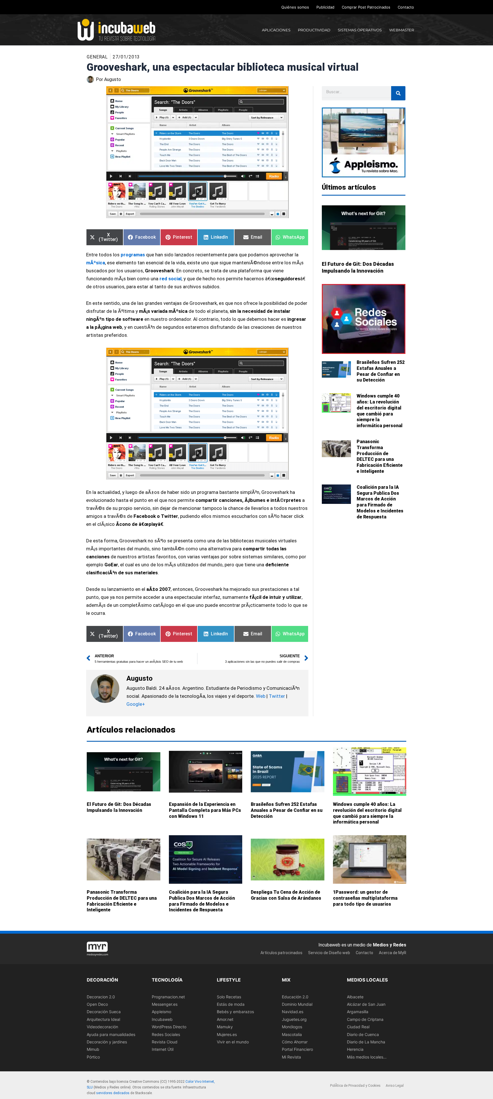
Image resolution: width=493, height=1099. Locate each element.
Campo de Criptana (365, 1019)
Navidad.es (292, 1011)
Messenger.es (164, 1004)
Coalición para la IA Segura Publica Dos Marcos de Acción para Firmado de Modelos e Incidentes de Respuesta (380, 502)
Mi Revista (291, 1057)
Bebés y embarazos (235, 1011)
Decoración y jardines (107, 1041)
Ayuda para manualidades (111, 1034)
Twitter (277, 696)
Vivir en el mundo (233, 1041)
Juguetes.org (294, 1019)
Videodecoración (102, 1026)
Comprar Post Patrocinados (366, 7)
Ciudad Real (358, 1026)
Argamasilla (357, 1011)
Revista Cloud (164, 1041)
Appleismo (161, 1011)
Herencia (355, 1049)
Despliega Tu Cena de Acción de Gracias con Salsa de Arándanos (286, 895)
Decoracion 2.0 (101, 996)
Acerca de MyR (392, 952)
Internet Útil (162, 1049)
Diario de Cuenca (363, 1034)
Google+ (135, 704)
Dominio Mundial (297, 1004)
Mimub (93, 1049)
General (97, 57)
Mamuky (225, 1026)
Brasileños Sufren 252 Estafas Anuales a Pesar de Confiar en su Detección (381, 371)
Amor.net (225, 1019)
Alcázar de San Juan (366, 1004)
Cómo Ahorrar (295, 1041)
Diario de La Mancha (366, 1041)
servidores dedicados (113, 1093)
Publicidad (325, 7)
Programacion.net (168, 996)
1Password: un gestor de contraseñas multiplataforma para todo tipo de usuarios (365, 898)
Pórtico (93, 1057)
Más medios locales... (367, 1057)
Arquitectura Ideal (103, 1019)
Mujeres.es (227, 1034)
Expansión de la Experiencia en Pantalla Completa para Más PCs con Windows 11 (205, 810)
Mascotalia (292, 1034)
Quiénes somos (295, 7)
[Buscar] (398, 93)
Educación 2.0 (295, 996)
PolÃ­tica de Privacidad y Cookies (355, 1086)
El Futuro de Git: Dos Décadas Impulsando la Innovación (119, 807)
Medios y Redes (389, 945)
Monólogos (292, 1026)
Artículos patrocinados (281, 952)
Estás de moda (231, 1004)
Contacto (406, 7)
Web (260, 696)
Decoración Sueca (104, 1011)
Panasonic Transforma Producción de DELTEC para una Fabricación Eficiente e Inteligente (380, 456)
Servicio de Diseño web (329, 952)
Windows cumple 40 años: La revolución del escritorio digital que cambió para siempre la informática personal (380, 410)
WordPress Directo (169, 1026)
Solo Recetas (229, 996)
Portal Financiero (297, 1049)
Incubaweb (162, 1019)
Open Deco (97, 1004)
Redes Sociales (166, 1034)
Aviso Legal (395, 1086)
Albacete (355, 996)
